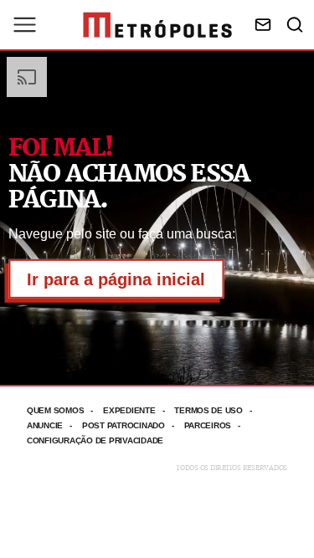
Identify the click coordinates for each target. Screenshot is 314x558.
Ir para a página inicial (116, 279)
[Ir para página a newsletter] (263, 24)
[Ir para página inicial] (157, 25)
